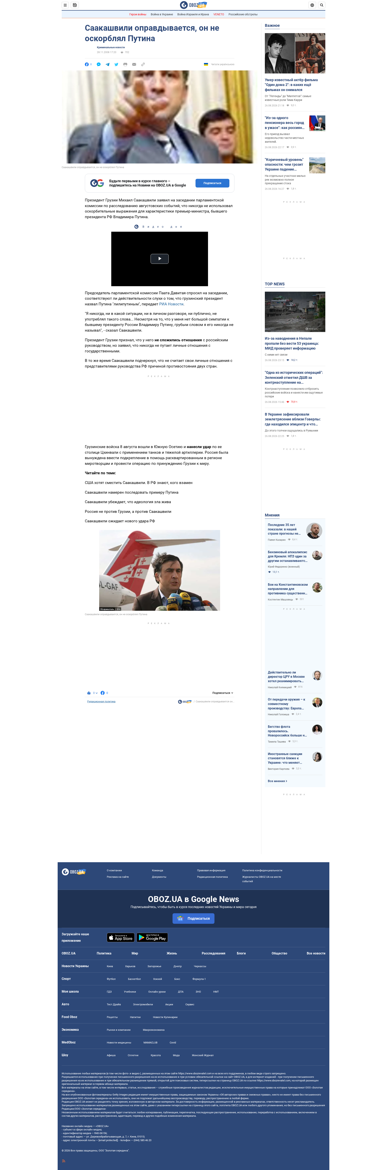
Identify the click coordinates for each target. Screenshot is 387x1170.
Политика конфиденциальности (262, 870)
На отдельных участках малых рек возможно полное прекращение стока (285, 179)
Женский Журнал (203, 1055)
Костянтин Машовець (280, 599)
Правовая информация (211, 870)
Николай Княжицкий (280, 687)
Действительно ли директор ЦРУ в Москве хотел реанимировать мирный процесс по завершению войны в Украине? (286, 676)
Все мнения (276, 781)
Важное (272, 25)
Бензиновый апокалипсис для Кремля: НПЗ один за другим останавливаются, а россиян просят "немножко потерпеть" (288, 556)
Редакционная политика (101, 701)
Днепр (178, 966)
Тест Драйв (114, 1004)
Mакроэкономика (153, 1029)
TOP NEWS (275, 284)
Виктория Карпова (278, 769)
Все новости (316, 953)
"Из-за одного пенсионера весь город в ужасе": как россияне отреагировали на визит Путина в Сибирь (285, 123)
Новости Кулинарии (165, 1017)
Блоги (241, 953)
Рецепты (112, 1017)
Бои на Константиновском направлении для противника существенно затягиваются (288, 589)
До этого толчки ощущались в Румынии (291, 430)
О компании (114, 870)
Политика (104, 953)
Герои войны (137, 14)
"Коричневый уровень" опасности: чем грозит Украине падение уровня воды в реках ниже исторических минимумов (284, 164)
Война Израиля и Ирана (193, 14)
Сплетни (133, 1055)
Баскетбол (134, 978)
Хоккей (157, 978)
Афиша (111, 1055)
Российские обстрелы (243, 14)
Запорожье (154, 966)
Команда (157, 870)
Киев (110, 966)
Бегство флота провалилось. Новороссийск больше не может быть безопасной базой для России (287, 731)
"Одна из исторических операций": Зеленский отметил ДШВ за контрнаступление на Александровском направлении (294, 377)
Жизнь (172, 953)
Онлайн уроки (157, 991)
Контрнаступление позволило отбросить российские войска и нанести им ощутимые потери (294, 392)
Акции (169, 1004)
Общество (279, 953)
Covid (173, 1042)
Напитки (135, 1017)
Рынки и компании (119, 1029)
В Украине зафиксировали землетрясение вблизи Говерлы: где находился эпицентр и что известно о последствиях (293, 419)
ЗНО (198, 991)
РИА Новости (171, 304)
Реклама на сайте (118, 876)
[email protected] (108, 1140)
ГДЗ (109, 991)
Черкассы (200, 966)
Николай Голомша (278, 714)
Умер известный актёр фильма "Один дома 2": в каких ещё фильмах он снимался (291, 85)
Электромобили (143, 1004)
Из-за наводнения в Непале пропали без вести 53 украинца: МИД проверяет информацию (292, 343)
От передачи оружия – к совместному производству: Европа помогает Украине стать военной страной (286, 704)
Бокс (177, 978)
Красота (156, 1055)
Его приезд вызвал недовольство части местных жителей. (284, 137)
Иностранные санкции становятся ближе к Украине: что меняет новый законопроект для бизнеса (287, 758)
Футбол (111, 978)
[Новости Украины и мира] (185, 702)
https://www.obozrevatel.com (195, 1073)
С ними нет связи (276, 354)
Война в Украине (162, 14)
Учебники (130, 991)
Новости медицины (119, 1042)
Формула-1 (199, 978)
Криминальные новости (111, 47)
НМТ (216, 991)
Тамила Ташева (277, 741)
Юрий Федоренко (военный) (284, 566)
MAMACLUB (150, 1042)
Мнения (272, 515)
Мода (176, 1055)
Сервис (189, 1004)
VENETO (218, 14)
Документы (159, 876)
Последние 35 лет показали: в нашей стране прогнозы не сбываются (283, 529)
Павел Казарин (277, 539)
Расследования (213, 953)
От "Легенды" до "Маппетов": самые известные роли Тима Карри (288, 98)
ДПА (180, 991)
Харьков (130, 966)
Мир (135, 953)
